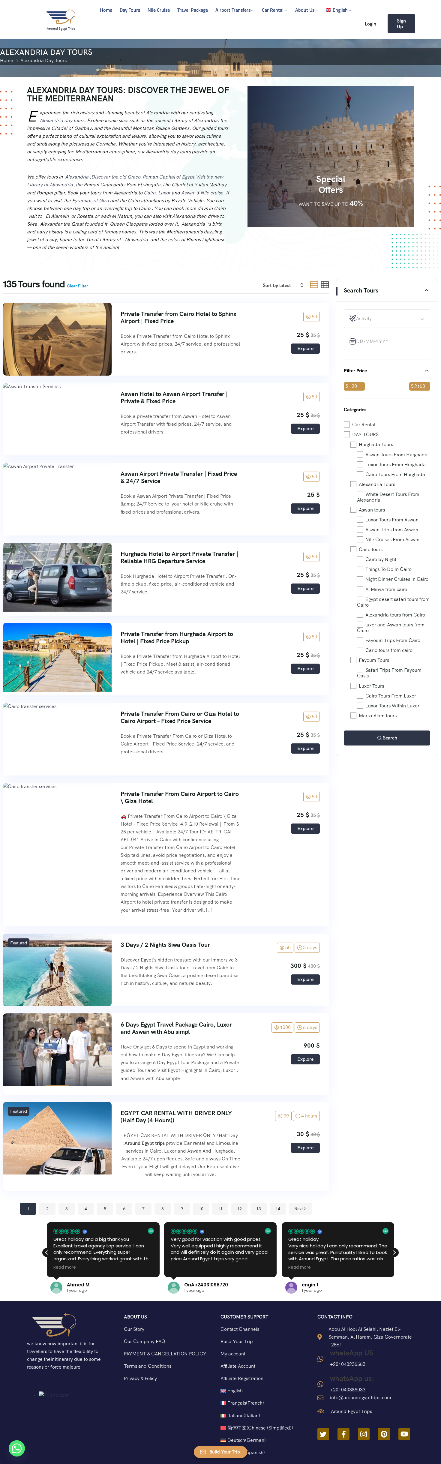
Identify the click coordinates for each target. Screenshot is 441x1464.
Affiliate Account (237, 1366)
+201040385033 (347, 1390)
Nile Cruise (159, 10)
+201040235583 (347, 1364)
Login (370, 24)
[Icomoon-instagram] (364, 1434)
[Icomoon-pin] (384, 1434)
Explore (305, 348)
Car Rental (273, 10)
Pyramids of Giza (90, 200)
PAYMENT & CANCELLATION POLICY (165, 1354)
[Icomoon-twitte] (323, 1434)
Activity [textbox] (364, 318)
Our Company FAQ (144, 1341)
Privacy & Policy (140, 1378)
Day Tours (130, 10)
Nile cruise (211, 193)
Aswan (188, 193)
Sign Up (401, 24)
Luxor (164, 193)
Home (106, 10)
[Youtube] (404, 1434)
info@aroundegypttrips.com (360, 1397)
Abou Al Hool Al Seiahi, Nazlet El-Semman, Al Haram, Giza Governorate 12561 (370, 1337)
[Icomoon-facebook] (344, 1434)
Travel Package (192, 10)
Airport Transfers (232, 10)
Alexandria (76, 177)
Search (390, 738)
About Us (304, 10)
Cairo (149, 193)
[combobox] (390, 318)
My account (232, 1354)
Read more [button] (182, 1267)
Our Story (134, 1329)
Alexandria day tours (62, 120)
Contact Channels (239, 1329)
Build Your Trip (236, 1341)
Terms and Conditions (147, 1366)
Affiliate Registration (241, 1378)
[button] (394, 1252)
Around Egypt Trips (351, 1411)
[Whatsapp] (17, 1448)
